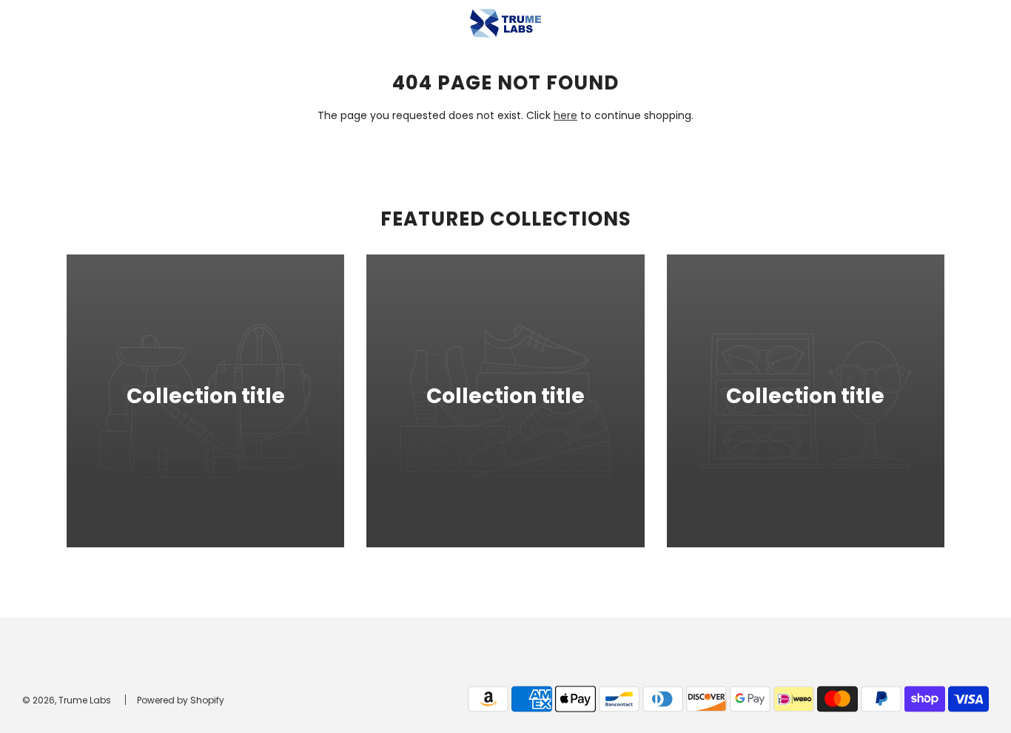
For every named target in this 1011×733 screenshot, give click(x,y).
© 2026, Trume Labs (66, 700)
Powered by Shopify (180, 700)
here (565, 115)
